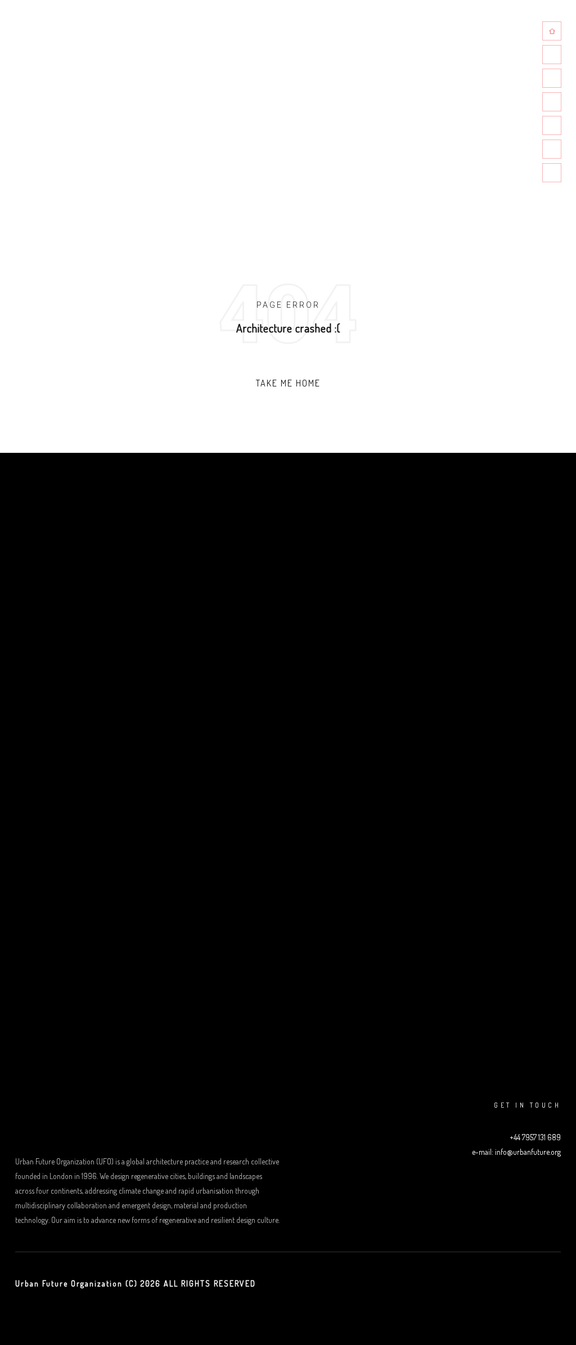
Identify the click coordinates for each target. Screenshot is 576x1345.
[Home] (551, 31)
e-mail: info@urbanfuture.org (516, 1152)
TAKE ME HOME (288, 383)
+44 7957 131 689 (535, 1137)
